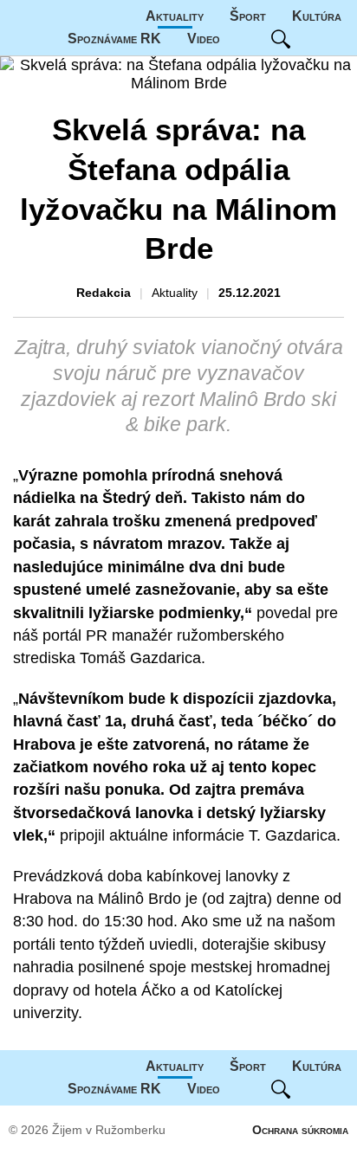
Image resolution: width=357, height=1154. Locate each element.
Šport (248, 16)
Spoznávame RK (114, 38)
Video (203, 38)
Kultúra (316, 16)
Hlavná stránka (65, 16)
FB (246, 39)
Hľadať (281, 39)
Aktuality (175, 16)
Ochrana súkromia (300, 1130)
